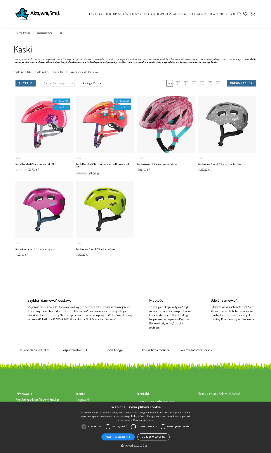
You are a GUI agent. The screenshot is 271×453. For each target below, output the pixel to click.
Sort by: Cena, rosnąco (55, 83)
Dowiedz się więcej (143, 419)
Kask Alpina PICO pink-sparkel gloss (157, 164)
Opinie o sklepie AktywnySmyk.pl (219, 393)
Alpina (140, 158)
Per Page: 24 (89, 83)
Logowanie (83, 399)
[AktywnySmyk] (37, 14)
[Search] (240, 14)
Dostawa (110, 319)
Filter (24, 83)
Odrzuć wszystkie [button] (153, 436)
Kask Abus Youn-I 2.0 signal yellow (95, 249)
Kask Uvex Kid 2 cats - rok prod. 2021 (35, 164)
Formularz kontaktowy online (155, 401)
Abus (200, 158)
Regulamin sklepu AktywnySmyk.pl (37, 399)
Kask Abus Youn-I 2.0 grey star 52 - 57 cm (221, 164)
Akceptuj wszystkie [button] (118, 436)
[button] (169, 83)
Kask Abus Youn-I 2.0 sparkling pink (35, 249)
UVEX (17, 158)
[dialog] (135, 427)
